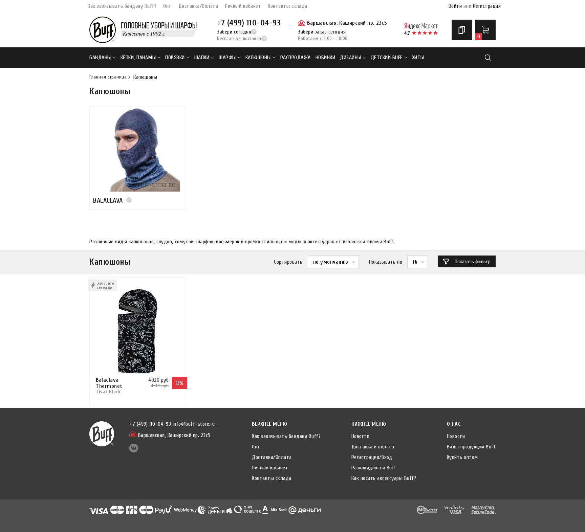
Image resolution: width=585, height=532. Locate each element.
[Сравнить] (462, 30)
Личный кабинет (243, 6)
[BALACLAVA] (138, 149)
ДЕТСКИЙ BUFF (387, 57)
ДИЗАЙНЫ (350, 57)
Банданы (100, 57)
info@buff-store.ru (194, 424)
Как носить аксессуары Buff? (383, 478)
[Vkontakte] (133, 451)
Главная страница (108, 77)
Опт (167, 6)
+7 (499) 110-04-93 (249, 22)
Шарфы (227, 57)
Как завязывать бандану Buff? (122, 6)
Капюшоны (258, 57)
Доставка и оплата (372, 447)
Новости (360, 436)
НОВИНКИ (325, 57)
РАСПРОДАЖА (295, 57)
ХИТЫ (418, 57)
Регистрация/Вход (371, 457)
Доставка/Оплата (198, 6)
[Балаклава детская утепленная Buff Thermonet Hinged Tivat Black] (137, 331)
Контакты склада (287, 6)
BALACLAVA (108, 200)
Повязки (175, 57)
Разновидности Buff (373, 468)
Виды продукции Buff (471, 447)
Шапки (202, 57)
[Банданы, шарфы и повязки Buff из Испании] (102, 30)
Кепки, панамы (138, 57)
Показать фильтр (473, 262)
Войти (455, 6)
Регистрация (487, 6)
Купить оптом (462, 457)
